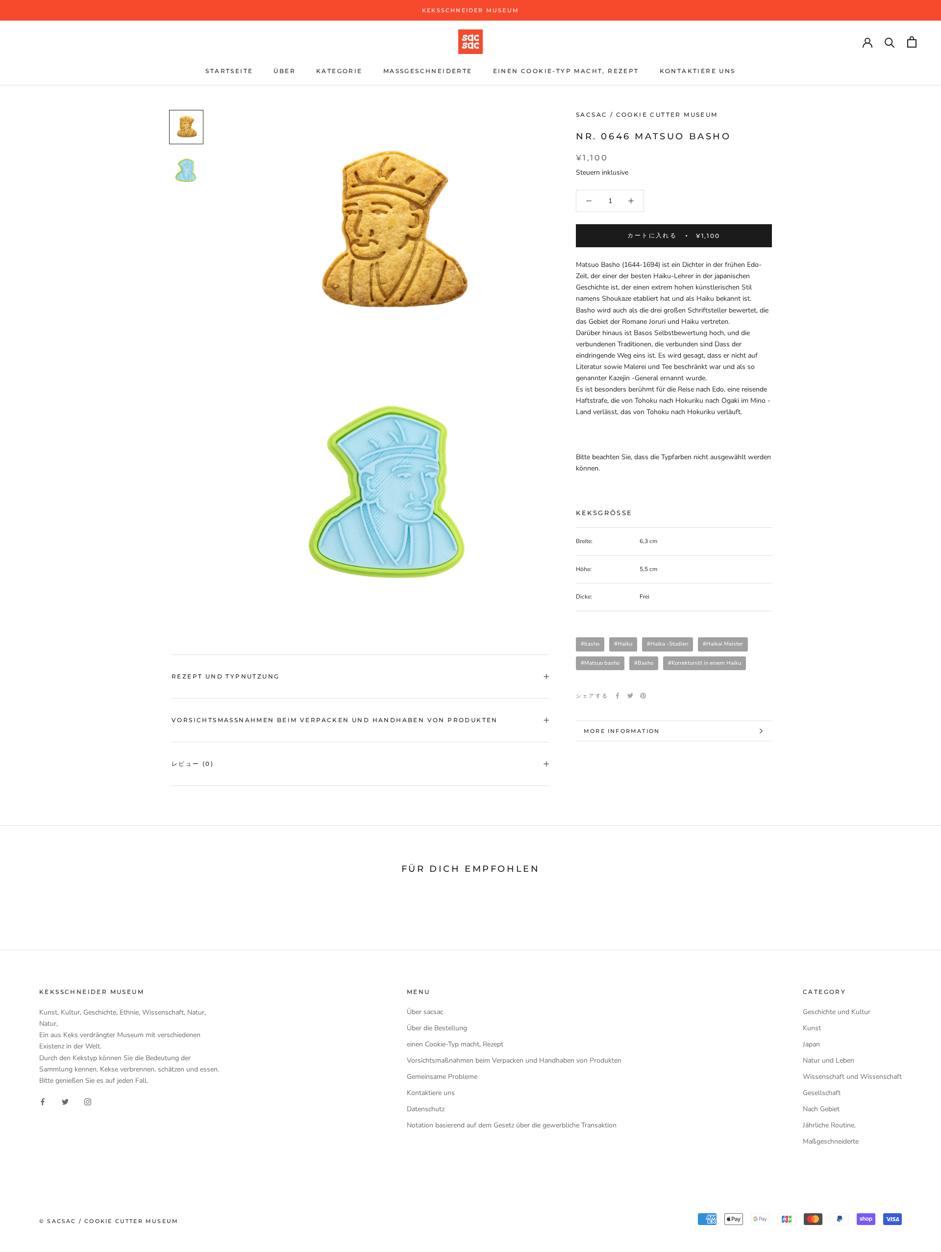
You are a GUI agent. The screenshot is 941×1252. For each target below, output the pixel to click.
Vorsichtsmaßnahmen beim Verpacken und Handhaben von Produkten (335, 720)
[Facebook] (617, 696)
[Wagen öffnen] (911, 42)
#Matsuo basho (600, 663)
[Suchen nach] (890, 42)
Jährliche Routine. (829, 1125)
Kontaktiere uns (698, 71)
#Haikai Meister (723, 644)
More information (622, 731)
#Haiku (623, 644)
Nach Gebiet (821, 1109)
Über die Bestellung (437, 1028)
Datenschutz (426, 1109)
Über (284, 71)
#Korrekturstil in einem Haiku (704, 663)
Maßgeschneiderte (427, 71)
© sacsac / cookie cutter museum (108, 1221)
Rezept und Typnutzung (225, 676)
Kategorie (339, 71)
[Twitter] (630, 696)
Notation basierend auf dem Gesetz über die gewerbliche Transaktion (512, 1125)
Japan (811, 1044)
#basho (590, 644)
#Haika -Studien (667, 644)
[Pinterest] (643, 696)
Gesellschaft (822, 1092)
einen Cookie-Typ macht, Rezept (566, 71)
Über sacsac (425, 1012)
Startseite (229, 71)
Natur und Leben (828, 1060)
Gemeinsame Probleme (442, 1076)
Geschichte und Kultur (836, 1012)
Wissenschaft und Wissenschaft (852, 1076)
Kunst (812, 1028)
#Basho (643, 663)
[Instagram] (87, 1101)
